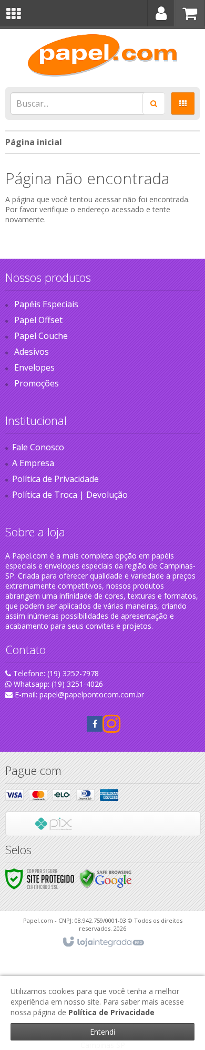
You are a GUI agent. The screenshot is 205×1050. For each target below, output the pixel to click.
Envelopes (34, 367)
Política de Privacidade (55, 479)
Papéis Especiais (46, 304)
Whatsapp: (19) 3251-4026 (57, 684)
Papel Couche (41, 336)
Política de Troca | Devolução (70, 494)
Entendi (102, 1032)
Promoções (36, 383)
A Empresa (33, 463)
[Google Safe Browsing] (105, 878)
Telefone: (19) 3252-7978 (55, 673)
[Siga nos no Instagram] (110, 728)
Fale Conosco (38, 447)
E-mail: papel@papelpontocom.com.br (78, 694)
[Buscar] (153, 103)
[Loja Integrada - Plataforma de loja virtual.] (103, 942)
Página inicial (33, 142)
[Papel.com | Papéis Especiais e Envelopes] (102, 55)
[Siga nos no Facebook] (94, 724)
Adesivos (31, 351)
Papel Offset (38, 320)
